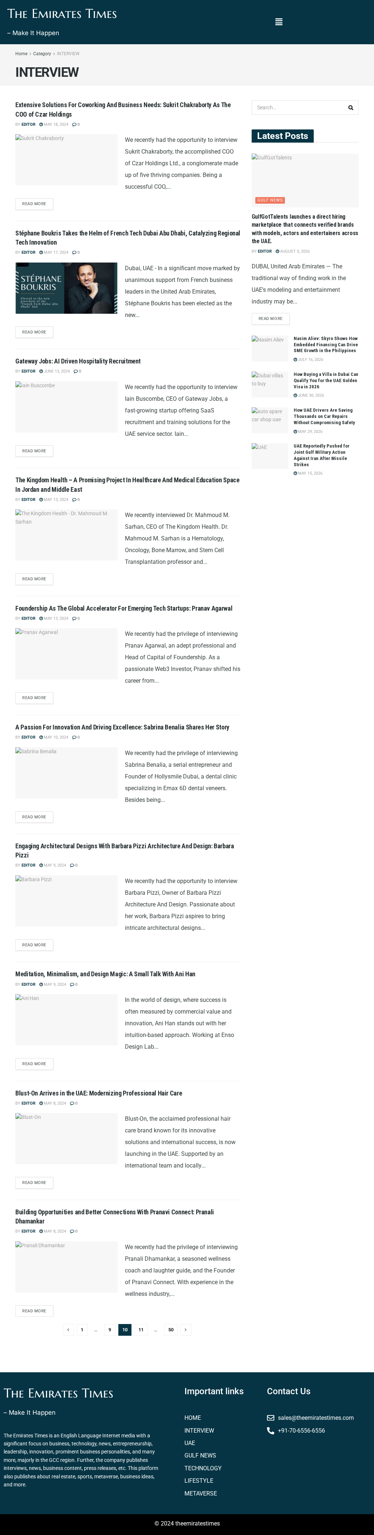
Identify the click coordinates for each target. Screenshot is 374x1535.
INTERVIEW (68, 53)
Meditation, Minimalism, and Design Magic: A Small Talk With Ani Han (105, 974)
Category (42, 53)
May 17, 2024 (55, 252)
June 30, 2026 (310, 395)
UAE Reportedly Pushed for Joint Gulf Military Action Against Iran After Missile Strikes (322, 455)
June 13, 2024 (56, 371)
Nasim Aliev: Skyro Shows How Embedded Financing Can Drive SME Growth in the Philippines (326, 345)
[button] (278, 22)
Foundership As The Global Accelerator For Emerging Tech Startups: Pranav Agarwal (123, 608)
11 (141, 1329)
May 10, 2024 (55, 737)
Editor (28, 124)
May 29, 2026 (310, 431)
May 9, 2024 (54, 865)
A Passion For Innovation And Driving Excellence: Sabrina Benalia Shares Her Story (122, 727)
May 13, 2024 (55, 499)
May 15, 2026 (310, 473)
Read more (34, 203)
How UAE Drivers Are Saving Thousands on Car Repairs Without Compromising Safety (324, 416)
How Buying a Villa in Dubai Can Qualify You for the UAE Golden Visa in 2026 (326, 380)
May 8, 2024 (54, 1103)
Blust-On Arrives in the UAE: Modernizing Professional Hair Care (98, 1093)
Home (21, 53)
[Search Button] (351, 107)
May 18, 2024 (55, 124)
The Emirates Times (62, 13)
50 (170, 1329)
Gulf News (270, 200)
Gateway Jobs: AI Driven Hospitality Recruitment (78, 361)
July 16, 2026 (310, 359)
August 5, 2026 (294, 251)
